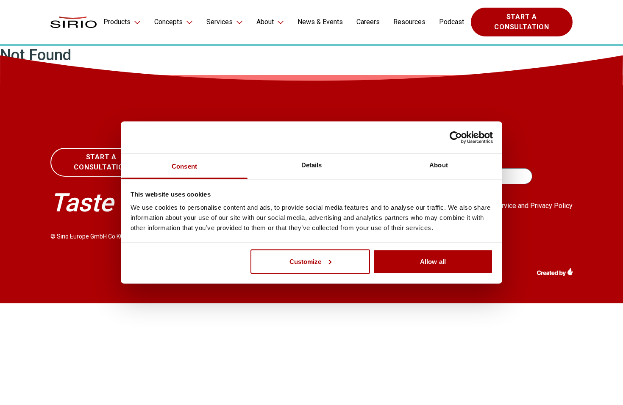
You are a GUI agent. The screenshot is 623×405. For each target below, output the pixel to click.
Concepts (168, 22)
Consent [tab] (184, 166)
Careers (368, 22)
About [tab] (438, 165)
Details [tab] (311, 165)
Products (117, 22)
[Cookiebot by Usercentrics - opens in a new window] (456, 137)
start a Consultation (101, 162)
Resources (409, 22)
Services (219, 22)
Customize (305, 261)
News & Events (320, 22)
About (265, 22)
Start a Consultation (521, 22)
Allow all (433, 261)
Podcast (451, 22)
